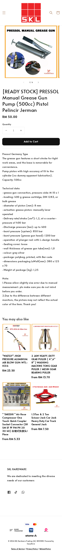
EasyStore (31, 544)
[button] (3, 12)
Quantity (6, 124)
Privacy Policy (32, 549)
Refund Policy (45, 549)
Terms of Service (17, 549)
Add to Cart (31, 141)
